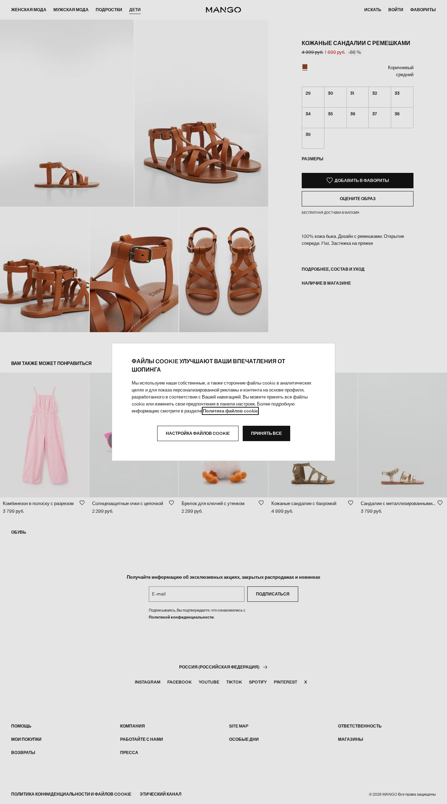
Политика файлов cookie (230, 411)
